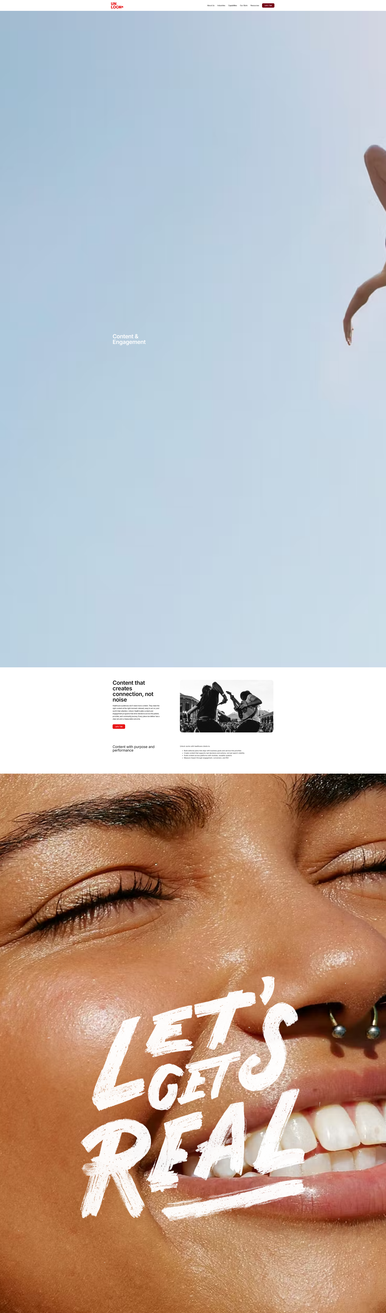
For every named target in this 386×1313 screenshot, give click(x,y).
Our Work (243, 5)
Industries (221, 5)
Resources (254, 5)
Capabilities (232, 5)
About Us (210, 5)
